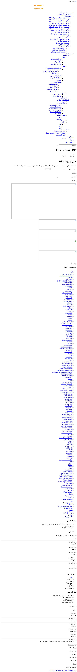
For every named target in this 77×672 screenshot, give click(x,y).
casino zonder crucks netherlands (62, 372)
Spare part (58, 113)
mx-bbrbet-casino (66, 426)
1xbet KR (69, 298)
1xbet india (68, 294)
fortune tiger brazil (66, 384)
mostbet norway (67, 417)
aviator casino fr (67, 325)
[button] (62, 670)
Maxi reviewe (68, 394)
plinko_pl (69, 448)
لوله (60, 124)
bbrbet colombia (67, 340)
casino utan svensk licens (64, 370)
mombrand (68, 399)
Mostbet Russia (67, 419)
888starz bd (68, 313)
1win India (68, 279)
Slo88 (74, 664)
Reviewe (69, 456)
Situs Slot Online (71, 667)
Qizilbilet (69, 451)
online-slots (68, 429)
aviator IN (69, 326)
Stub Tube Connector (55, 110)
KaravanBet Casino (66, 390)
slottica (70, 466)
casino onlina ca (67, 363)
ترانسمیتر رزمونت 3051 (61, 32)
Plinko (70, 443)
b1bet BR (69, 333)
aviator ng (69, 331)
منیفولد (59, 119)
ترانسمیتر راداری (63, 44)
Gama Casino (68, 385)
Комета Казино (67, 485)
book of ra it (68, 352)
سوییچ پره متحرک (52, 89)
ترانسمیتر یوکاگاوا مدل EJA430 (59, 23)
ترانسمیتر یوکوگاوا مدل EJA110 (59, 20)
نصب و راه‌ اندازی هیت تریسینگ (55, 133)
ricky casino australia (65, 460)
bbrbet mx (69, 342)
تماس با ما (69, 142)
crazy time (69, 377)
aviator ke (69, 328)
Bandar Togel (72, 645)
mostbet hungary (67, 414)
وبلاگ (70, 140)
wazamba (69, 483)
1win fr (69, 277)
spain (70, 468)
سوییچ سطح (57, 82)
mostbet (69, 411)
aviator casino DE (66, 323)
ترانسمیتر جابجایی (63, 37)
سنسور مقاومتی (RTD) (50, 71)
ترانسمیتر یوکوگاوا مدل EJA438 (59, 25)
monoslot (69, 409)
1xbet (70, 288)
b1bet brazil (68, 335)
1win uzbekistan (67, 284)
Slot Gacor (73, 661)
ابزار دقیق (66, 55)
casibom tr (69, 357)
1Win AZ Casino (67, 274)
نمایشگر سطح (56, 96)
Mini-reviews (68, 397)
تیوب (63, 101)
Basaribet (69, 338)
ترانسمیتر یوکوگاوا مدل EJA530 (59, 21)
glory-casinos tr (67, 389)
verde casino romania (65, 478)
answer (70, 315)
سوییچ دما (58, 75)
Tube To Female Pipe (55, 108)
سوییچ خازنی (53, 85)
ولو (60, 117)
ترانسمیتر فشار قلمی (58, 50)
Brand (70, 353)
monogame (68, 407)
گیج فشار (58, 60)
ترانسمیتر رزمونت (63, 14)
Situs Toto (73, 654)
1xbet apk (69, 289)
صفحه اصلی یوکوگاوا (66, 12)
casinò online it (67, 367)
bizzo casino (68, 345)
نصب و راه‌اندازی (56, 64)
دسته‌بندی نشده (67, 499)
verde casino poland (66, 476)
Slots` (70, 465)
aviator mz (69, 330)
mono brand (68, 401)
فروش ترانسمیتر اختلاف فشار (59, 39)
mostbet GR (68, 412)
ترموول (59, 80)
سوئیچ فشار (57, 62)
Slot (70, 461)
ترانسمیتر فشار (64, 46)
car (71, 355)
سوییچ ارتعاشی (52, 87)
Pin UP (69, 434)
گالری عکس (65, 138)
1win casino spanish (66, 276)
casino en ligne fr (67, 362)
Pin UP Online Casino (65, 438)
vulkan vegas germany (65, 482)
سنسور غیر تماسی (55, 78)
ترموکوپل (54, 73)
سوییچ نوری (53, 91)
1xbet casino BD (67, 293)
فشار (63, 57)
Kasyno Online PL (66, 392)
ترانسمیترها (68, 16)
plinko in (69, 444)
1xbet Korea (68, 296)
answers (69, 316)
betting (70, 343)
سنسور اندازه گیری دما (54, 69)
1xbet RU (69, 304)
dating (70, 380)
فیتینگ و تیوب (68, 511)
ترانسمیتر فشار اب (59, 48)
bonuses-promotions (66, 348)
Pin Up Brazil (68, 436)
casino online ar (67, 365)
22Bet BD (69, 309)
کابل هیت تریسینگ (59, 131)
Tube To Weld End (55, 112)
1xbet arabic (68, 291)
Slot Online (72, 657)
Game (70, 387)
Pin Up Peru (68, 439)
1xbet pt (69, 303)
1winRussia (68, 286)
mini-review (68, 395)
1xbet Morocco (67, 301)
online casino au (67, 428)
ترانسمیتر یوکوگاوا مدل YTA (60, 30)
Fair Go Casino (67, 382)
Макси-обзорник (66, 487)
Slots (70, 463)
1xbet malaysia (67, 299)
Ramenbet (69, 453)
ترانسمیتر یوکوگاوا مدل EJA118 (59, 18)
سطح (63, 93)
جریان (63, 98)
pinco (70, 441)
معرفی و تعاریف (56, 59)
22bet (70, 308)
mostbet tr (69, 421)
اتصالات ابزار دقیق (63, 100)
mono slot (69, 402)
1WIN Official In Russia (64, 281)
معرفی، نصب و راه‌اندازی (53, 68)
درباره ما (69, 136)
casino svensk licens (66, 369)
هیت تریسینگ (64, 129)
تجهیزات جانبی (60, 120)
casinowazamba (67, 375)
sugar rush (69, 470)
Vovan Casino (67, 480)
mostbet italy (68, 416)
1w (71, 272)
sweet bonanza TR (66, 473)
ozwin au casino (67, 431)
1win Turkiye (68, 282)
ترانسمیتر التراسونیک (62, 43)
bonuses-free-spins (66, 347)
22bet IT (69, 311)
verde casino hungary (65, 475)
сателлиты (68, 488)
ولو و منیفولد (61, 115)
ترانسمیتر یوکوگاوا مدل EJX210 (59, 28)
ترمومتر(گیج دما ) (55, 76)
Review (69, 455)
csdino (70, 379)
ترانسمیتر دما (64, 36)
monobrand (68, 404)
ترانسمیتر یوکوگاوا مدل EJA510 (59, 27)
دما (64, 66)
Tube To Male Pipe (55, 107)
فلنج (60, 128)
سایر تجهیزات (68, 53)
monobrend (68, 406)
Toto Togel (73, 648)
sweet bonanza (67, 471)
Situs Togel (73, 651)
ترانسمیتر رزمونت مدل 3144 (60, 34)
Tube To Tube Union (55, 105)
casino (70, 360)
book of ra (69, 350)
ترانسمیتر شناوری (63, 41)
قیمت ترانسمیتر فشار (58, 52)
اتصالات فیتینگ (60, 103)
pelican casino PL (66, 433)
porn (70, 449)
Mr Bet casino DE (66, 422)
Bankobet (69, 336)
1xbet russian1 (67, 306)
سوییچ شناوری (52, 84)
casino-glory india (66, 374)
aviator (70, 320)
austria (70, 318)
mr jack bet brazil (67, 424)
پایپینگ (63, 122)
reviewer (69, 458)
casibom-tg (68, 358)
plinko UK (68, 446)
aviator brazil (68, 321)
